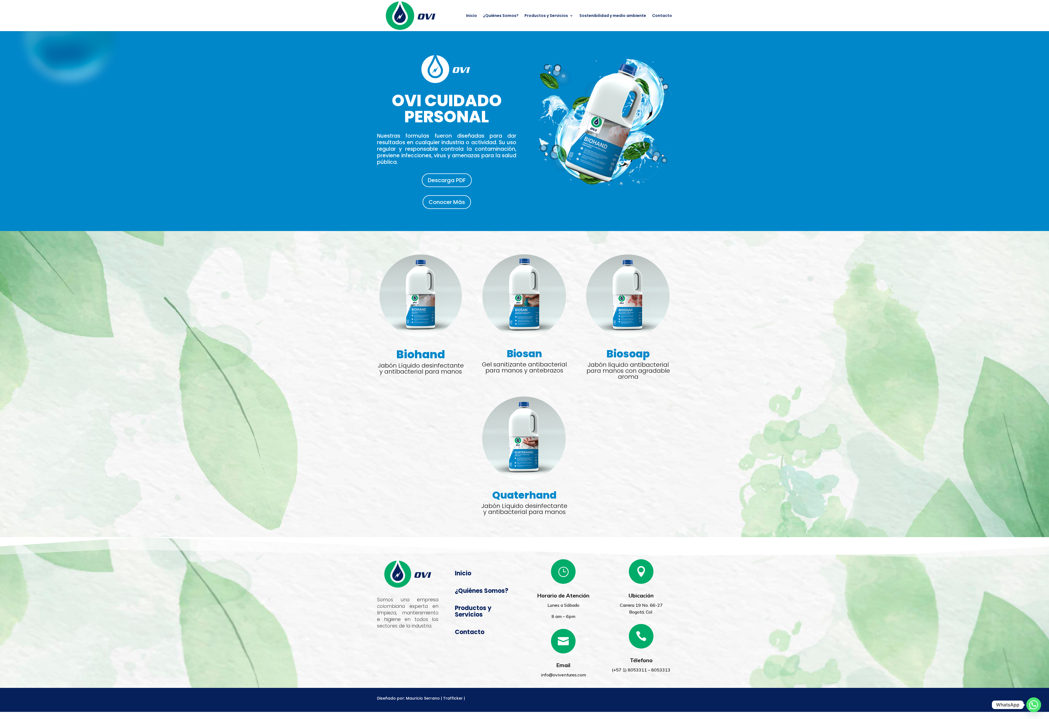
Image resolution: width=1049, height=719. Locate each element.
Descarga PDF (447, 180)
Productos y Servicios (546, 16)
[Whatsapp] (1033, 704)
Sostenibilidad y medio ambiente (612, 16)
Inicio (471, 16)
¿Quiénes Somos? (500, 16)
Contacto (662, 16)
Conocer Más (447, 202)
